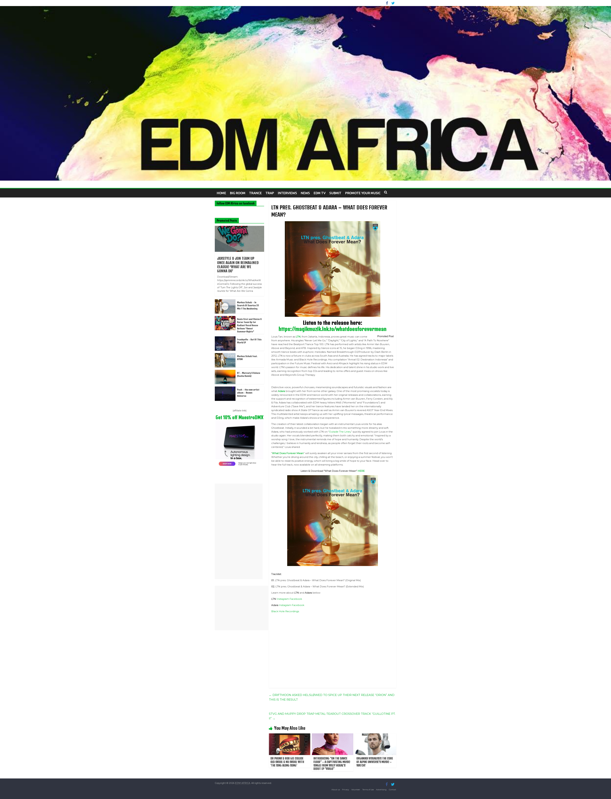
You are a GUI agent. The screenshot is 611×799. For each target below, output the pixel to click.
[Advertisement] (239, 531)
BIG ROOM (237, 193)
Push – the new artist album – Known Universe (248, 392)
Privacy (345, 789)
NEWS (305, 193)
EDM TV (320, 193)
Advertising (381, 789)
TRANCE (255, 193)
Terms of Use (368, 789)
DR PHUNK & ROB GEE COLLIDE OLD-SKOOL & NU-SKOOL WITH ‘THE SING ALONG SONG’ (287, 761)
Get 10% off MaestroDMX (239, 417)
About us (335, 789)
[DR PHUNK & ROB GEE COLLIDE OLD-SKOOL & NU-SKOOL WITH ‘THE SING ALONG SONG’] (289, 735)
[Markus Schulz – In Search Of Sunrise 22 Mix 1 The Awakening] (225, 301)
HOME (221, 193)
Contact (392, 789)
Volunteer (355, 789)
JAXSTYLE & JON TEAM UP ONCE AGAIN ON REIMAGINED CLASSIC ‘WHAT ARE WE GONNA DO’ (238, 264)
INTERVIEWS (287, 193)
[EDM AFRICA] (305, 93)
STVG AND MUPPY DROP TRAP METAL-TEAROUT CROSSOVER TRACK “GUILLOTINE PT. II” (332, 716)
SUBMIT (335, 193)
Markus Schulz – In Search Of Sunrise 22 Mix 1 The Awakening (248, 305)
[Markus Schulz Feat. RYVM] (225, 354)
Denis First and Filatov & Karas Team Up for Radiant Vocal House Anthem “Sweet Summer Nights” (249, 325)
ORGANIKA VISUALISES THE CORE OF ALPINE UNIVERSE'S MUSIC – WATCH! (374, 761)
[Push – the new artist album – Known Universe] (225, 388)
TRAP (270, 193)
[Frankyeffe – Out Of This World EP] (225, 338)
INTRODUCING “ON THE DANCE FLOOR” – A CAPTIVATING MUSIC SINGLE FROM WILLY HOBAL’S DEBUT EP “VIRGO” (331, 763)
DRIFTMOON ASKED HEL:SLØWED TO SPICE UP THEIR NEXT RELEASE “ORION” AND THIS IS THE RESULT (331, 697)
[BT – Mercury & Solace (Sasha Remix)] (225, 371)
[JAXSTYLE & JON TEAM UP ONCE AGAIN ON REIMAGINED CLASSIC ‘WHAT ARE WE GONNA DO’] (239, 227)
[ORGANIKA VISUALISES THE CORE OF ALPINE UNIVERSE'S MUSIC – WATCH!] (375, 735)
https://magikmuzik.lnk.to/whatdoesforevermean (332, 329)
